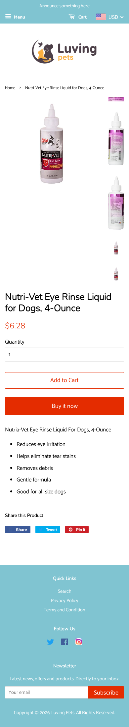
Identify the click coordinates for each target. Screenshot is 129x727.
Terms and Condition (64, 610)
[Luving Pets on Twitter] (50, 643)
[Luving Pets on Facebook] (64, 643)
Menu (19, 17)
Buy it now (65, 406)
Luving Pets (62, 713)
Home (10, 87)
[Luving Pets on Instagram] (78, 643)
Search (64, 591)
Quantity (14, 342)
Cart (82, 17)
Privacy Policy (64, 601)
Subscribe (106, 693)
